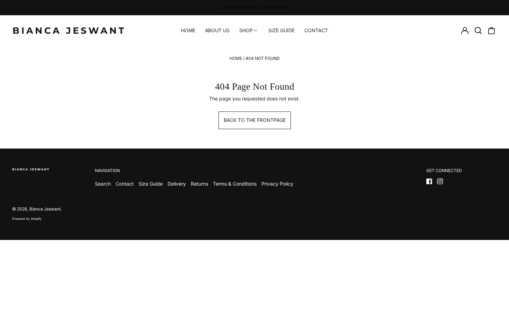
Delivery (177, 184)
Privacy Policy (277, 184)
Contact (316, 30)
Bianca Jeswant (45, 209)
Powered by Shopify (27, 219)
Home (188, 30)
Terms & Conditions (235, 184)
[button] (478, 30)
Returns (199, 184)
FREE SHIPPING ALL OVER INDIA (254, 7)
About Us (217, 30)
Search (103, 184)
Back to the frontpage (255, 120)
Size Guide (281, 30)
